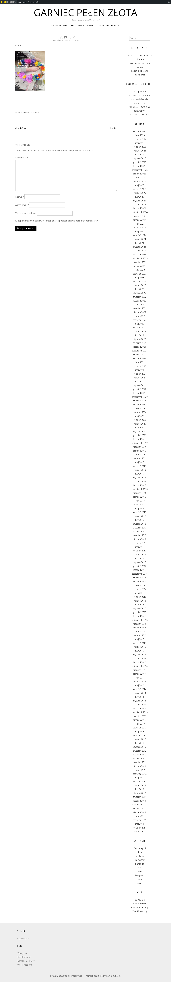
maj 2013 (139, 731)
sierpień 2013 (139, 719)
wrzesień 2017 (140, 535)
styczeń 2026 (139, 158)
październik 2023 (140, 258)
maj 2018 (139, 508)
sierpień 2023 (139, 266)
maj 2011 (139, 823)
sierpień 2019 (139, 450)
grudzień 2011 (139, 796)
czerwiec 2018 (140, 504)
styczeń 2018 (139, 523)
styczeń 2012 (139, 793)
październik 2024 (140, 212)
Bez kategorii (32, 112)
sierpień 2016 (139, 581)
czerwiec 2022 (140, 319)
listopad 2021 (139, 346)
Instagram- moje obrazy (83, 25)
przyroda (139, 863)
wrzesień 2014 (140, 669)
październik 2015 (140, 620)
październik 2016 (140, 573)
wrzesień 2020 (140, 400)
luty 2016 (139, 604)
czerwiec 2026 (140, 139)
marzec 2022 (139, 331)
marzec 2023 (139, 285)
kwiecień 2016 (139, 596)
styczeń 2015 (139, 654)
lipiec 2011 (140, 816)
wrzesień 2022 (140, 308)
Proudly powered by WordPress (66, 975)
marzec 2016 (139, 600)
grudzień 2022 (139, 296)
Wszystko (139, 875)
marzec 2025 (139, 192)
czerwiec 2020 (140, 412)
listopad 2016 (139, 569)
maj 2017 (139, 546)
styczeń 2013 (139, 746)
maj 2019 (139, 462)
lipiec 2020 (140, 408)
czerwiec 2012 (140, 773)
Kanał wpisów (139, 903)
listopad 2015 (139, 616)
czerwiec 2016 (140, 589)
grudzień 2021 (139, 342)
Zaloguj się (140, 899)
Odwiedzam (23, 938)
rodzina (139, 867)
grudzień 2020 (139, 389)
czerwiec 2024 (140, 227)
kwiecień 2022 (139, 327)
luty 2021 (139, 381)
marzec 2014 (139, 693)
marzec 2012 (139, 785)
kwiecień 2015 (139, 643)
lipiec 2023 (140, 269)
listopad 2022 (139, 300)
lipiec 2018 (140, 500)
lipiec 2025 (140, 177)
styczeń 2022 (139, 339)
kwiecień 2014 (139, 689)
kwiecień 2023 (139, 281)
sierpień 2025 (139, 173)
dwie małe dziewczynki (139, 63)
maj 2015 (139, 639)
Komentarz (21, 157)
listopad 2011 (139, 800)
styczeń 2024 (139, 246)
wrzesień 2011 (140, 808)
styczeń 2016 (139, 608)
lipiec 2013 (140, 723)
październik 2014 (140, 666)
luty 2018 (139, 519)
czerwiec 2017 (140, 543)
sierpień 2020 (139, 404)
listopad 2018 (139, 485)
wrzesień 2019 (140, 446)
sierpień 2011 (139, 812)
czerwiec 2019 (140, 458)
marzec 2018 (139, 516)
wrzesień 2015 (140, 623)
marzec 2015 (139, 646)
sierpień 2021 (139, 358)
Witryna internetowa (25, 213)
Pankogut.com (113, 975)
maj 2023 (139, 277)
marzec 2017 (139, 554)
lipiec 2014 (140, 677)
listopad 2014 (139, 662)
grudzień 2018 (139, 481)
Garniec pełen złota (85, 12)
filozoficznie (139, 856)
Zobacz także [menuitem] (33, 2)
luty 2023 (139, 289)
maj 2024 (139, 231)
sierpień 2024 (139, 219)
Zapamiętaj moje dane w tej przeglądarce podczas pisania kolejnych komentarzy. (58, 220)
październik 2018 (140, 489)
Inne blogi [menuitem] (22, 2)
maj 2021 (139, 369)
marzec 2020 (139, 423)
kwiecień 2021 (139, 373)
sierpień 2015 (139, 627)
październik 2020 (140, 396)
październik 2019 (140, 443)
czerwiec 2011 (140, 819)
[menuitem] (8, 2)
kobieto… (115, 128)
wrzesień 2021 (140, 354)
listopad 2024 (139, 208)
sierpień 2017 (139, 539)
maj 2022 (139, 323)
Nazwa (19, 196)
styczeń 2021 (139, 385)
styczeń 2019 (139, 477)
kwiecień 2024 (139, 235)
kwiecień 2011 (139, 827)
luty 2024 (139, 243)
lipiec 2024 (140, 223)
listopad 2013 (139, 708)
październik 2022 (140, 304)
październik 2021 (140, 350)
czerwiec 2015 (140, 635)
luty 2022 (139, 335)
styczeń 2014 (139, 700)
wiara (139, 871)
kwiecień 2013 (139, 735)
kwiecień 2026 (139, 146)
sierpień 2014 (139, 673)
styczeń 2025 (139, 200)
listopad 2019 (139, 439)
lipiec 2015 (140, 631)
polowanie (140, 59)
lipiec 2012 (140, 770)
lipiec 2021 (140, 362)
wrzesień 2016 (140, 577)
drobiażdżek (21, 128)
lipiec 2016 (140, 585)
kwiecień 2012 (139, 781)
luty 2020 (139, 427)
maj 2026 (139, 142)
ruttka (79, 40)
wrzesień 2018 (140, 492)
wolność (140, 67)
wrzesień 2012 (140, 762)
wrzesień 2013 (140, 716)
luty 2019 (139, 473)
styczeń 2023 (139, 292)
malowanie (140, 859)
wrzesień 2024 (140, 216)
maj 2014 (139, 685)
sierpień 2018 (139, 496)
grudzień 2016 (139, 566)
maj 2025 (139, 185)
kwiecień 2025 (139, 189)
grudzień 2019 (139, 435)
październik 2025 (140, 169)
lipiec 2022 (140, 316)
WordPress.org (140, 911)
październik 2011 (140, 804)
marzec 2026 (139, 150)
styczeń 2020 (139, 431)
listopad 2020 (139, 393)
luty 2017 (139, 558)
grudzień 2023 (139, 250)
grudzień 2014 (139, 658)
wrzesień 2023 (140, 262)
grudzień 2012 (139, 750)
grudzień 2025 (139, 162)
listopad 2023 (139, 254)
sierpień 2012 (139, 766)
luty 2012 (139, 789)
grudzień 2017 (139, 527)
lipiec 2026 (140, 135)
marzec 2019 (139, 469)
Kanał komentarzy (139, 907)
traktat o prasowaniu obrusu (139, 55)
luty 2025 (139, 196)
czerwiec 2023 (140, 273)
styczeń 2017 (139, 562)
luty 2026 (139, 154)
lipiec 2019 (140, 454)
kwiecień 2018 (139, 512)
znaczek (139, 879)
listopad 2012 (139, 754)
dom (139, 852)
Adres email (22, 204)
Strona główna (59, 25)
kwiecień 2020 (139, 419)
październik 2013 (140, 712)
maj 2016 (139, 593)
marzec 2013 (139, 739)
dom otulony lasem (109, 25)
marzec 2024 (139, 239)
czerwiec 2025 (140, 181)
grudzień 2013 (139, 704)
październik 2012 (140, 758)
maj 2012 (139, 777)
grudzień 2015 (139, 612)
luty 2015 (139, 650)
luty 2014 (139, 696)
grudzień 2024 (139, 204)
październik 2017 (140, 531)
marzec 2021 (139, 377)
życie (139, 883)
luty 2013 (139, 743)
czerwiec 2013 (140, 727)
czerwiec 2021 (140, 366)
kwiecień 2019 (139, 466)
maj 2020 (139, 416)
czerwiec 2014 (140, 681)
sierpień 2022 (139, 312)
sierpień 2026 (139, 131)
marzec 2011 (139, 831)
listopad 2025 (139, 166)
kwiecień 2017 (139, 550)
